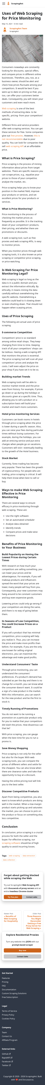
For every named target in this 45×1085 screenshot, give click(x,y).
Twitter (5, 1065)
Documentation (9, 989)
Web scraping (9, 108)
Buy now (22, 950)
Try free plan (13, 897)
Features (6, 978)
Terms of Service (9, 1011)
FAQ (4, 985)
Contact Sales (22, 956)
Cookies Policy (8, 1018)
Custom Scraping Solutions (14, 993)
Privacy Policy (8, 1015)
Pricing (5, 982)
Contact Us (7, 1036)
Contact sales (31, 897)
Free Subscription (10, 997)
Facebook (6, 1061)
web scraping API (15, 146)
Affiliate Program (9, 1040)
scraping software (11, 843)
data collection (9, 860)
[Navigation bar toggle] (4, 3)
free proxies (17, 135)
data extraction (29, 856)
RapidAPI (6, 1057)
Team (4, 1032)
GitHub (5, 1054)
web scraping (14, 856)
